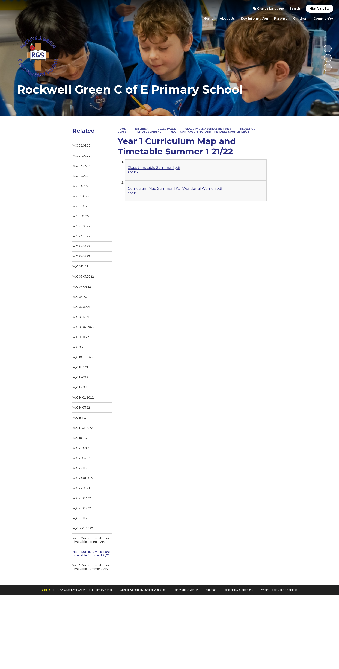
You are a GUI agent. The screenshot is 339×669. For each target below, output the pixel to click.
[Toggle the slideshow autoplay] (328, 48)
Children (141, 128)
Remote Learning (148, 131)
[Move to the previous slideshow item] (328, 58)
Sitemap (211, 589)
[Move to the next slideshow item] (328, 67)
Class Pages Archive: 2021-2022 (208, 128)
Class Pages (166, 128)
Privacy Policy (268, 589)
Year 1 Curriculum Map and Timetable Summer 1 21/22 (209, 131)
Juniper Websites (154, 589)
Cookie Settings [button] (287, 589)
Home (122, 128)
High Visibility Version (186, 589)
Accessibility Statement (238, 589)
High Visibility (319, 8)
